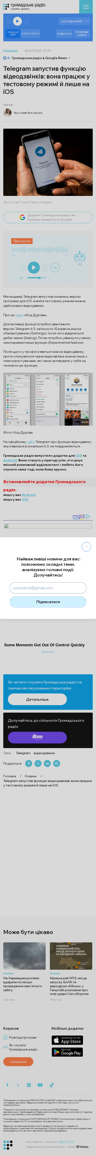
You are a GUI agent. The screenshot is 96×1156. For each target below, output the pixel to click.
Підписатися (48, 601)
